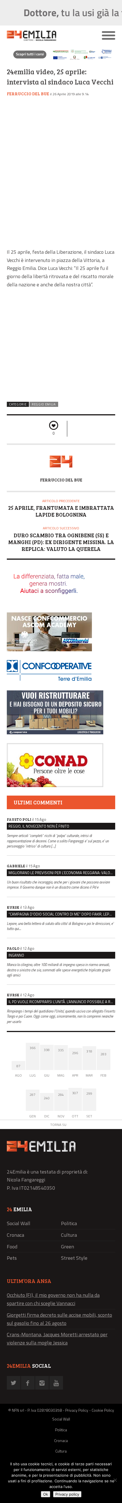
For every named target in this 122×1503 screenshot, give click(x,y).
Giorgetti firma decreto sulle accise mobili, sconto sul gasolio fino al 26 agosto (59, 1319)
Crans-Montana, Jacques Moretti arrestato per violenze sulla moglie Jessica (57, 1338)
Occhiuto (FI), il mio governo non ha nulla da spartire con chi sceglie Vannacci (53, 1299)
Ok (45, 1494)
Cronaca (15, 1235)
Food (12, 1246)
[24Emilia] (47, 36)
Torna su (58, 1124)
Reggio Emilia (44, 404)
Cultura (69, 1235)
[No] (115, 1480)
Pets (12, 1258)
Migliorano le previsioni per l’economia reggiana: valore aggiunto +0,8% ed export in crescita (62, 873)
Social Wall (18, 1223)
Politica (69, 1223)
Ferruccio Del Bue (28, 93)
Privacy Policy (76, 1410)
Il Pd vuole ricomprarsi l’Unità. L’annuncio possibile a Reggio (62, 1002)
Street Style (74, 1258)
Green (67, 1246)
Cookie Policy (103, 1410)
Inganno (16, 955)
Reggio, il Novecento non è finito (39, 826)
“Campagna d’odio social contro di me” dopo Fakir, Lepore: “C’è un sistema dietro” (62, 914)
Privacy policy (67, 1494)
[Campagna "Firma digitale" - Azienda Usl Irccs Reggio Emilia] (61, 59)
